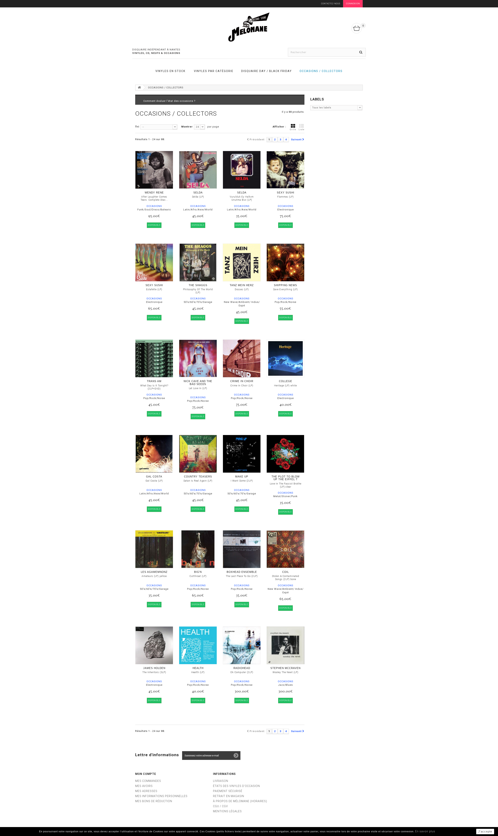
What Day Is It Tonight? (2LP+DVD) (154, 387)
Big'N (198, 572)
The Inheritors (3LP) (154, 672)
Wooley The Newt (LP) (285, 672)
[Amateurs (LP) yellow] (154, 549)
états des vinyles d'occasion (236, 786)
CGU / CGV (220, 806)
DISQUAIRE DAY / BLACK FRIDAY (266, 71)
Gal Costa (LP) (154, 480)
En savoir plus (425, 831)
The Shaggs (198, 285)
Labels (317, 99)
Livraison (220, 780)
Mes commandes (148, 780)
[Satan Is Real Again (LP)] (198, 454)
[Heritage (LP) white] (285, 358)
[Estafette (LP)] (154, 262)
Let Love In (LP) (198, 388)
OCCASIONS (154, 206)
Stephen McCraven (285, 668)
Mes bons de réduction (153, 801)
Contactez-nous (330, 4)
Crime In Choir (241, 381)
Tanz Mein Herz (242, 285)
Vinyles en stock (170, 71)
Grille (293, 129)
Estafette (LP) (154, 289)
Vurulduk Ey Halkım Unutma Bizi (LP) (242, 198)
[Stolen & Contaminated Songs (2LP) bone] (285, 549)
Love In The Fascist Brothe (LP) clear (285, 485)
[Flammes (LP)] (285, 170)
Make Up (241, 476)
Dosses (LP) (242, 289)
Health (198, 668)
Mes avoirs (144, 786)
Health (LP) (198, 672)
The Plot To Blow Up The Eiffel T (286, 478)
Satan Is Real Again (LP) (197, 480)
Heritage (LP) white (285, 385)
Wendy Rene (154, 192)
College (285, 381)
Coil (285, 572)
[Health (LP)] (198, 645)
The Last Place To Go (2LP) (242, 576)
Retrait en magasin (228, 796)
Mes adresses (146, 791)
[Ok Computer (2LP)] (241, 645)
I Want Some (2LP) (242, 480)
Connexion (353, 3)
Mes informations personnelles (161, 796)
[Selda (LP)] (198, 170)
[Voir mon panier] (356, 28)
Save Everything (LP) (285, 289)
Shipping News (285, 285)
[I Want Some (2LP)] (241, 454)
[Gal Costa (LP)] (154, 454)
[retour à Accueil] (139, 87)
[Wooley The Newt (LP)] (285, 645)
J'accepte (485, 831)
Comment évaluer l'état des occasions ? (169, 100)
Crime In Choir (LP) (241, 385)
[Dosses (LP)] (241, 262)
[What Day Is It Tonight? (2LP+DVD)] (154, 358)
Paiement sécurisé (227, 791)
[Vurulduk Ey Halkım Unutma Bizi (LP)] (241, 170)
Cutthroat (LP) (198, 576)
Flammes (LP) (285, 196)
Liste (301, 129)
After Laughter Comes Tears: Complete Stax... (154, 198)
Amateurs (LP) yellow (154, 576)
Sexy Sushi (285, 192)
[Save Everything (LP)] (285, 262)
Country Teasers (198, 476)
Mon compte (145, 773)
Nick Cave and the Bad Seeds (198, 382)
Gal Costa (154, 476)
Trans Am (154, 381)
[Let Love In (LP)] (198, 358)
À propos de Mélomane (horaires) (240, 801)
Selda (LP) (198, 196)
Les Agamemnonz (154, 572)
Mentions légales (227, 811)
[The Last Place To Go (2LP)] (241, 549)
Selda (198, 192)
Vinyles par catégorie (213, 71)
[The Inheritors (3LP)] (154, 645)
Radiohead (241, 668)
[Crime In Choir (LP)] (241, 358)
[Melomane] (249, 26)
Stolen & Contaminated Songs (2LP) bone (285, 578)
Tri (137, 126)
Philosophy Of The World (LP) (198, 291)
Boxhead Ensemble (242, 572)
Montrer (187, 126)
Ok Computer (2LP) (241, 672)
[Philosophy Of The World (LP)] (198, 262)
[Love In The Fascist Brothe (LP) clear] (285, 454)
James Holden (154, 668)
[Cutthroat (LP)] (198, 549)
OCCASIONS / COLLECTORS (321, 71)
